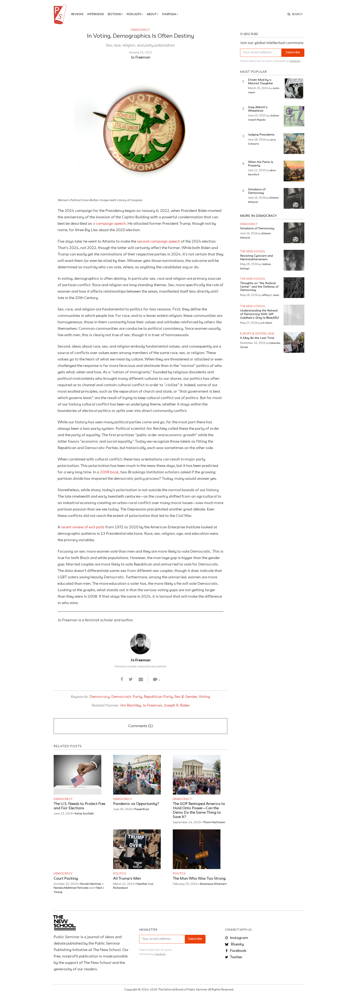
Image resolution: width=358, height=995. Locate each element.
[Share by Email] (140, 680)
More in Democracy (258, 216)
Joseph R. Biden (177, 705)
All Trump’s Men (127, 878)
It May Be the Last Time (257, 338)
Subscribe (293, 52)
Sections (114, 14)
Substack (294, 61)
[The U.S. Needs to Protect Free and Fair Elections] (77, 775)
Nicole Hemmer (90, 884)
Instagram (238, 938)
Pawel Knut (141, 809)
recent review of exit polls (82, 527)
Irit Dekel (266, 322)
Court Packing (66, 878)
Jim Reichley (130, 705)
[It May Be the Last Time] (294, 342)
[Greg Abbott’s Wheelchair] (294, 116)
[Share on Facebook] (122, 680)
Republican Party (158, 696)
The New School (252, 251)
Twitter (235, 957)
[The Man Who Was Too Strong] (196, 849)
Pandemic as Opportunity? (136, 804)
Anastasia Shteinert (213, 884)
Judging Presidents (261, 134)
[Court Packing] (77, 849)
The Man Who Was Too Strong (199, 878)
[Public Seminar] (61, 14)
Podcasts (134, 14)
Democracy (140, 30)
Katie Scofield (84, 813)
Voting (204, 696)
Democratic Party (126, 696)
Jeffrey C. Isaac (270, 294)
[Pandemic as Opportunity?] (137, 775)
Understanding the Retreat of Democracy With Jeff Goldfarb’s (259, 314)
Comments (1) (140, 726)
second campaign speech (158, 241)
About (151, 14)
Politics (119, 873)
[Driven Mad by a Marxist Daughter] (294, 88)
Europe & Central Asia (257, 334)
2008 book (109, 472)
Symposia (169, 14)
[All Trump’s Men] (137, 849)
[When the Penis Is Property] (294, 171)
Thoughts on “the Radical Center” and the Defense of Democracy (259, 287)
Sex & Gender (185, 696)
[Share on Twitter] (130, 680)
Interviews (95, 14)
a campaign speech (109, 223)
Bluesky (237, 944)
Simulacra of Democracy (257, 228)
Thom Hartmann (214, 822)
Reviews (77, 14)
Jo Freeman (140, 57)
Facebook (237, 950)
